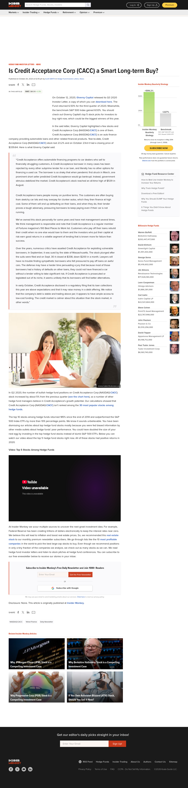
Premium (169, 4)
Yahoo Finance (31, 621)
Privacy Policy (84, 769)
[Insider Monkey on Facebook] (12, 769)
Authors (147, 761)
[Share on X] (23, 84)
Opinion (84, 12)
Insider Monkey (75, 603)
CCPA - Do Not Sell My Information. (134, 769)
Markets (13, 12)
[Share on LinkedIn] (28, 84)
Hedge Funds (50, 12)
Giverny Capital (85, 97)
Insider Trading (30, 12)
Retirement (68, 12)
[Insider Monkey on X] (18, 769)
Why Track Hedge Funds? (152, 188)
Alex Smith (50, 78)
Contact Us (160, 761)
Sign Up (151, 5)
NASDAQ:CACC (16, 621)
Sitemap (173, 761)
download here (104, 102)
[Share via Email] (33, 84)
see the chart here (79, 396)
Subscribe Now (159, 148)
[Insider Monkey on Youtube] (25, 769)
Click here (81, 597)
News (38, 64)
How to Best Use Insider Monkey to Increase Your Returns (157, 181)
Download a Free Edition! (152, 193)
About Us (135, 761)
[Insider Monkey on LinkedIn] (31, 769)
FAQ (112, 769)
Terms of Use (101, 769)
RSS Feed (87, 761)
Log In (133, 5)
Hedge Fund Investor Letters (21, 64)
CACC (93, 130)
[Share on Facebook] (18, 84)
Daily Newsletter (46, 621)
